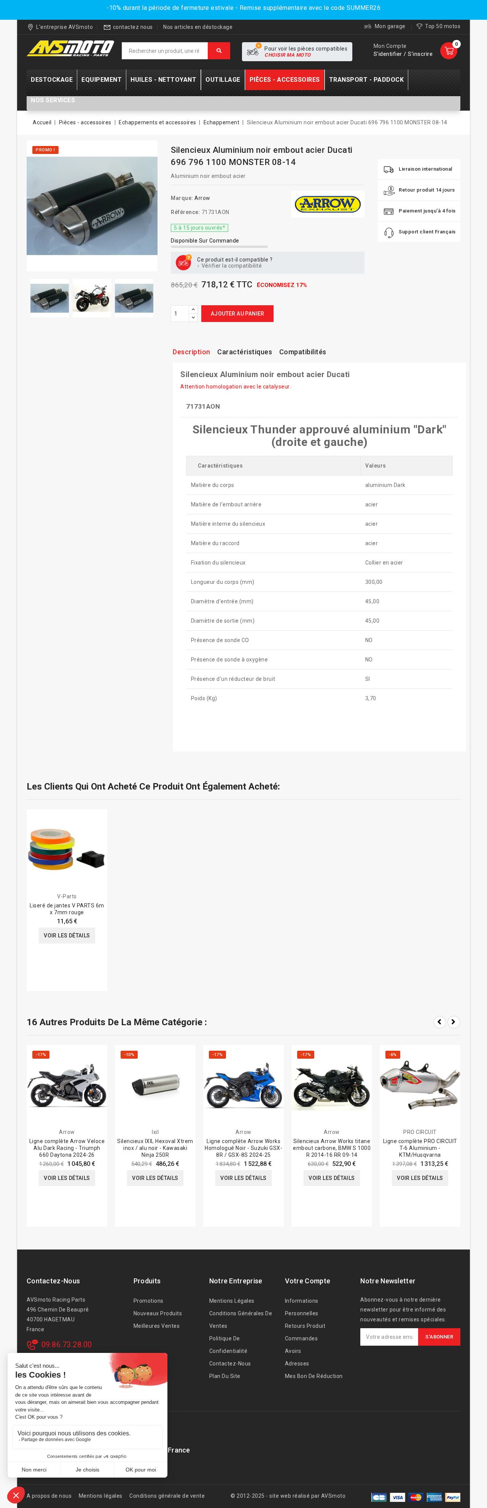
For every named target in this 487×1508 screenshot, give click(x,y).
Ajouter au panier (237, 314)
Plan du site (224, 1376)
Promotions (149, 1301)
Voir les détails (67, 935)
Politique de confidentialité (228, 1344)
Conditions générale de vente (167, 1496)
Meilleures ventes (157, 1326)
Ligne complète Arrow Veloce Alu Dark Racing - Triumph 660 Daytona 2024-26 (67, 1148)
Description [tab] (191, 352)
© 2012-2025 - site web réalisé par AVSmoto (288, 1496)
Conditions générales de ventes (240, 1319)
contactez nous (133, 27)
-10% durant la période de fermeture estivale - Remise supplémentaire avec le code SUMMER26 (243, 7)
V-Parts (67, 896)
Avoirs (293, 1351)
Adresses (297, 1364)
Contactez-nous (53, 1281)
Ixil (155, 1132)
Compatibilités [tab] (302, 352)
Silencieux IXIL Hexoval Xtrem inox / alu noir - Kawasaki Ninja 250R (155, 1148)
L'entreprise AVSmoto (64, 27)
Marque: (182, 198)
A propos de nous (49, 1496)
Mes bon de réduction (314, 1376)
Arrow (202, 198)
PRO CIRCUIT (420, 1132)
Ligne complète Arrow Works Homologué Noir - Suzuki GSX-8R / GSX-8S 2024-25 (243, 1148)
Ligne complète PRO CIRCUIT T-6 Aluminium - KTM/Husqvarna (420, 1148)
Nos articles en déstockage (197, 27)
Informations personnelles (301, 1307)
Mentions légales (232, 1301)
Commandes (301, 1338)
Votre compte (308, 1281)
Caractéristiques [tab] (244, 352)
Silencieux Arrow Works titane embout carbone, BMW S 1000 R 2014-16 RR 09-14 (332, 1148)
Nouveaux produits (158, 1313)
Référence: (185, 212)
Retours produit (305, 1326)
